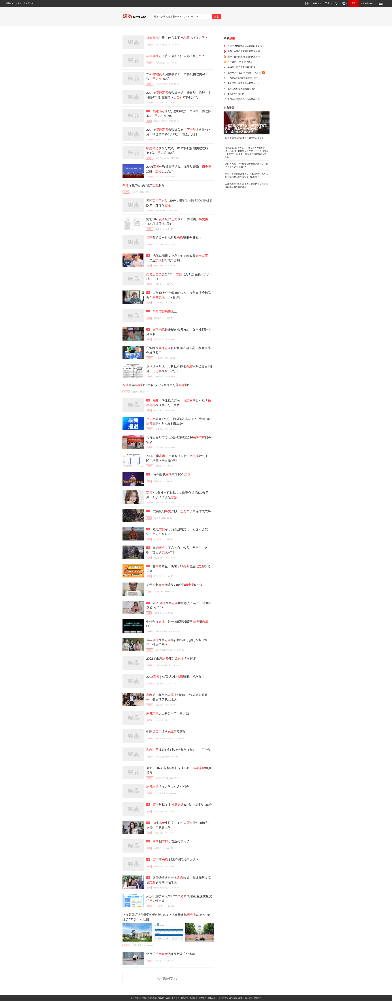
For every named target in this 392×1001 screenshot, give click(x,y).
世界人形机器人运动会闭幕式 (241, 88)
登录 (354, 3)
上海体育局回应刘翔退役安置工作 (244, 56)
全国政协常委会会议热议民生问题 (244, 99)
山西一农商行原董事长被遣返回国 (244, 51)
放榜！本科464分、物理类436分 (182, 805)
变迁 (165, 311)
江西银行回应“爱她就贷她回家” (242, 77)
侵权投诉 (257, 998)
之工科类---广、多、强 (167, 713)
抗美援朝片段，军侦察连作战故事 (181, 511)
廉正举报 (248, 998)
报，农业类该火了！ (172, 841)
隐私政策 (211, 998)
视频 (149, 121)
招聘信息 (193, 998)
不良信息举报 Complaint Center (230, 998)
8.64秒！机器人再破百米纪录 (241, 67)
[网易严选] (327, 3)
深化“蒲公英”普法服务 (143, 185)
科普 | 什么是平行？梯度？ (177, 38)
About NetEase (164, 998)
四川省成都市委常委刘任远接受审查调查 (244, 138)
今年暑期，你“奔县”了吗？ (240, 61)
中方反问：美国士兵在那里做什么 (244, 83)
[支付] (337, 3)
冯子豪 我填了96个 (171, 474)
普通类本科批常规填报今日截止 (173, 237)
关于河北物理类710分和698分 (174, 585)
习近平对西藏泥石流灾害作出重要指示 (246, 45)
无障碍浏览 (28, 3)
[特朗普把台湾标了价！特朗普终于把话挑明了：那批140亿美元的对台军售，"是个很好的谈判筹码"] (247, 122)
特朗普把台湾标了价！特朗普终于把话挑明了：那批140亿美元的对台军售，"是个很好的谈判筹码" (246, 128)
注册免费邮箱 (366, 3)
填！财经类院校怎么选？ (176, 859)
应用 (18, 3)
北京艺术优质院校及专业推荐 (170, 954)
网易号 (150, 44)
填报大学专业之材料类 (167, 786)
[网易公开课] (316, 3)
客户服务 (202, 998)
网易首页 (9, 3)
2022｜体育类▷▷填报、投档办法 (175, 677)
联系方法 (184, 998)
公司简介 (175, 998)
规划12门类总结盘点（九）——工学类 (178, 750)
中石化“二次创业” (236, 94)
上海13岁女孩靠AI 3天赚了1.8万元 (244, 72)
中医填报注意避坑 (166, 731)
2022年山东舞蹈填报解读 (171, 658)
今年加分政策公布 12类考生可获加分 (157, 385)
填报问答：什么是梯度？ (175, 56)
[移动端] (307, 3)
